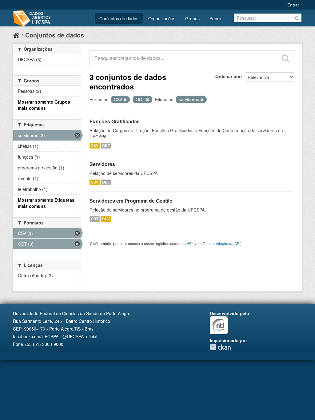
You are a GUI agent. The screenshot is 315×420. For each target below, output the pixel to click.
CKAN (220, 347)
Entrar (293, 5)
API (190, 243)
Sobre (215, 18)
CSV (94, 145)
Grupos (192, 18)
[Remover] (125, 99)
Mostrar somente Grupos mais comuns (44, 105)
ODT (106, 145)
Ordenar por (228, 76)
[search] (285, 58)
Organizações (161, 18)
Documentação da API (221, 243)
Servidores (102, 164)
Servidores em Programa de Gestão (131, 200)
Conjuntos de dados (118, 18)
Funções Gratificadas (115, 121)
